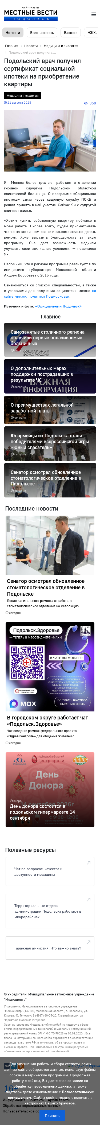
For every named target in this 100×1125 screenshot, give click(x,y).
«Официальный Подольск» (58, 306)
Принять (52, 1115)
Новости (13, 32)
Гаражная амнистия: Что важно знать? (47, 948)
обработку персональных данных (42, 1086)
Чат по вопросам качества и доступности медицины (38, 871)
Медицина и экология (22, 96)
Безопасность (42, 32)
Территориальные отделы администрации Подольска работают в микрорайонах (47, 911)
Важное (70, 32)
